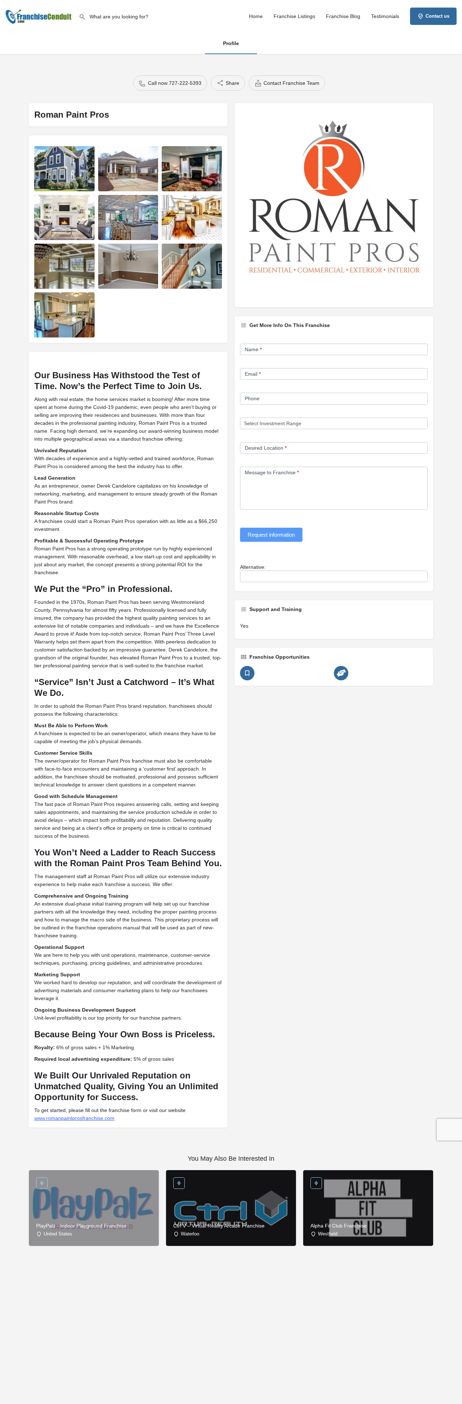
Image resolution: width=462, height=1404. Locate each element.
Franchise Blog (343, 16)
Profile (231, 43)
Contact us (437, 16)
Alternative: (253, 567)
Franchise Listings (294, 16)
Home (256, 16)
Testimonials (385, 16)
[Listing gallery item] (64, 168)
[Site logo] (39, 15)
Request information (271, 535)
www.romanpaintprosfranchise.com (74, 1118)
